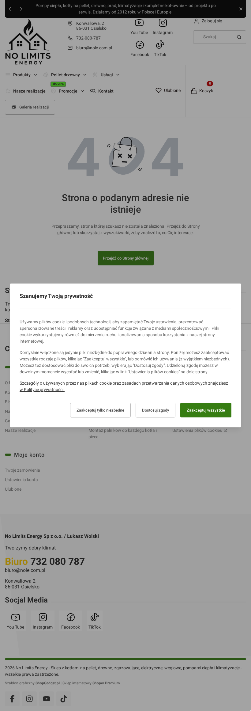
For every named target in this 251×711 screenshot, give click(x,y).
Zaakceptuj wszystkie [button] (206, 410)
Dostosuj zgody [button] (155, 410)
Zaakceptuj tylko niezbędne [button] (100, 410)
